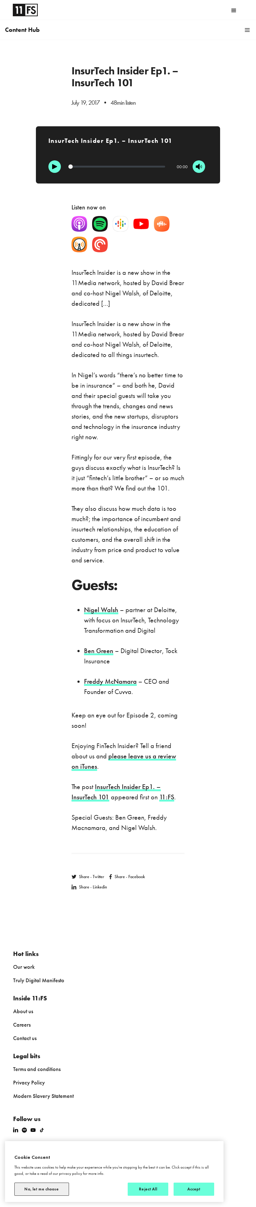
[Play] (54, 166)
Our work (24, 966)
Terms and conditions (37, 1069)
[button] (233, 10)
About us (23, 1011)
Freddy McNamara (110, 681)
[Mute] (199, 166)
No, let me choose (41, 1189)
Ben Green (98, 650)
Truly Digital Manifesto (38, 980)
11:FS (166, 797)
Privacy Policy (29, 1082)
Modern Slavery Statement (43, 1095)
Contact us (25, 1038)
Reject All (148, 1189)
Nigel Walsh (101, 609)
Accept (194, 1189)
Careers (22, 1024)
